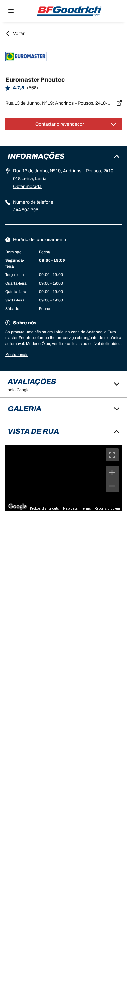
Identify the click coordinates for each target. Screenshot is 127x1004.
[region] (63, 478)
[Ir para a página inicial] (69, 11)
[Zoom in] (112, 472)
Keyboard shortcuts (44, 508)
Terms (86, 508)
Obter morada (27, 186)
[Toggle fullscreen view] (112, 454)
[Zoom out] (112, 485)
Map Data (70, 508)
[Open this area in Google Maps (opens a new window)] (17, 506)
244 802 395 (25, 210)
